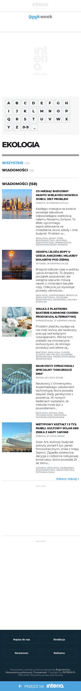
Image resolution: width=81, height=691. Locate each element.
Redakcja (59, 639)
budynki (61, 240)
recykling (53, 354)
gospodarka (57, 295)
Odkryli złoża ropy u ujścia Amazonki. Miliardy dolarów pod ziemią (57, 255)
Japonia (41, 467)
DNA (60, 413)
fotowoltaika (45, 472)
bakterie (41, 352)
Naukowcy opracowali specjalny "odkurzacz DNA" (55, 370)
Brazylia (71, 295)
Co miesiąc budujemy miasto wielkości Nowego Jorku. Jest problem (57, 195)
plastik (40, 354)
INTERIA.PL (69, 672)
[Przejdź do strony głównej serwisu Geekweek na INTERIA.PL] (41, 17)
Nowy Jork (56, 238)
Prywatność (40, 672)
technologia (44, 415)
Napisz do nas (21, 639)
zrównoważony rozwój (52, 244)
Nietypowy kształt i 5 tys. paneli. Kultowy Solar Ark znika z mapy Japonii (57, 428)
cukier (65, 352)
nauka (53, 413)
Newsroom (21, 653)
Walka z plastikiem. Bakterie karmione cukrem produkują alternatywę (57, 312)
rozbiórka (67, 467)
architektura (44, 242)
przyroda (60, 415)
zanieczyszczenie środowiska (55, 357)
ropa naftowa (45, 297)
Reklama (59, 653)
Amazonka (59, 299)
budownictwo (45, 240)
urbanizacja (63, 242)
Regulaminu (63, 669)
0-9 (26, 127)
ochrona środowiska (52, 298)
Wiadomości (15, 170)
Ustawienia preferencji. (19, 672)
